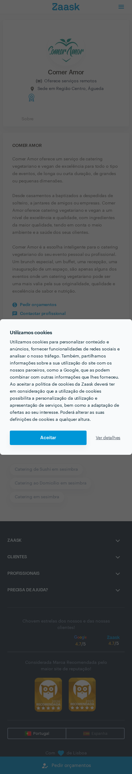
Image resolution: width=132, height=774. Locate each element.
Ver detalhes (108, 438)
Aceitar (48, 438)
